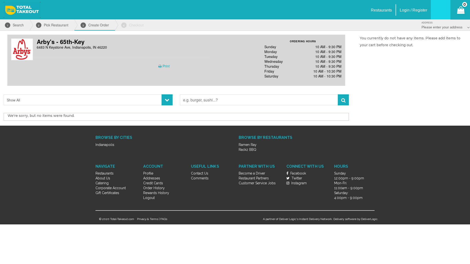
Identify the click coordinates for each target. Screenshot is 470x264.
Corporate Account (110, 188)
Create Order (95, 24)
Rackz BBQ (247, 150)
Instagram (298, 183)
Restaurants (104, 173)
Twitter (296, 178)
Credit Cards (153, 183)
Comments (200, 178)
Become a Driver (252, 173)
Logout (149, 198)
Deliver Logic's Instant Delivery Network (305, 219)
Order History (154, 188)
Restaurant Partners (254, 178)
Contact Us (199, 173)
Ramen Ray (248, 145)
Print (166, 66)
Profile (148, 173)
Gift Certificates (107, 193)
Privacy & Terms (147, 219)
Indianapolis (104, 145)
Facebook (297, 173)
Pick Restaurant (53, 24)
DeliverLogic (369, 219)
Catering (102, 183)
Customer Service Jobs (257, 183)
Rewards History (156, 193)
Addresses (151, 178)
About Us (102, 178)
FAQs (163, 219)
